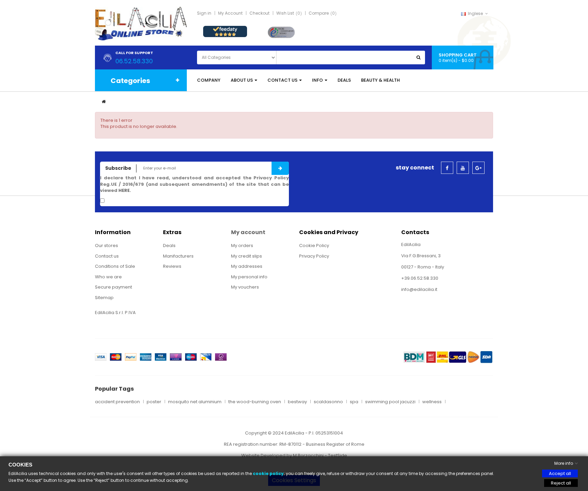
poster (154, 402)
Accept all (560, 473)
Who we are (108, 277)
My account (248, 232)
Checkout (259, 13)
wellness (432, 402)
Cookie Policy (314, 245)
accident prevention (117, 402)
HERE (124, 190)
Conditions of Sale (115, 266)
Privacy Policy (314, 256)
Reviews (172, 266)
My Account (230, 13)
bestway (297, 402)
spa (354, 402)
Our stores (106, 245)
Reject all (561, 483)
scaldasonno (328, 402)
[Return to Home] (104, 101)
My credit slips (246, 256)
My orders (242, 245)
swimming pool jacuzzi (390, 402)
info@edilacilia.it (419, 289)
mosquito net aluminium (195, 402)
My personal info (249, 277)
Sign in (204, 13)
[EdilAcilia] (141, 23)
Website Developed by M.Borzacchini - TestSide (294, 455)
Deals (169, 245)
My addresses (246, 266)
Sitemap (104, 297)
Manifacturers (178, 256)
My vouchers (245, 287)
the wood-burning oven (254, 402)
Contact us (107, 256)
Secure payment (113, 287)
